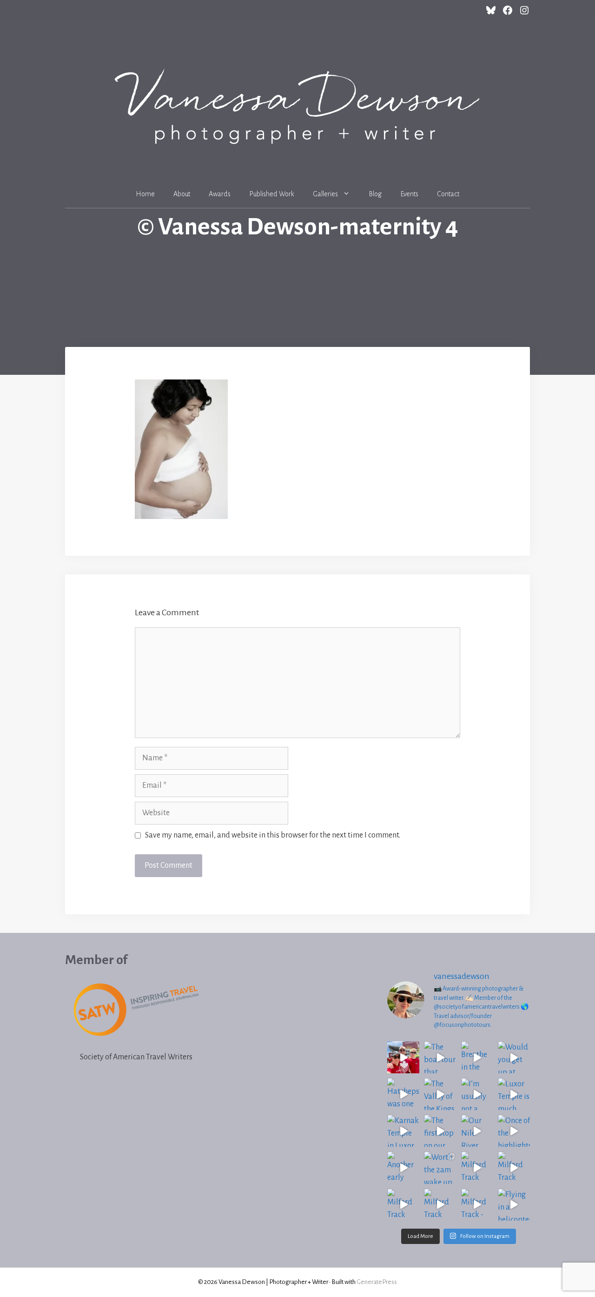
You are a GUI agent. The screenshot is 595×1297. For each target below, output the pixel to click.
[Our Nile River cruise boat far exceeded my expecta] (477, 1131)
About (181, 194)
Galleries (325, 194)
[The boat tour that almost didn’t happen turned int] (440, 1057)
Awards (220, 194)
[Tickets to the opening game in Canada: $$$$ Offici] (403, 1057)
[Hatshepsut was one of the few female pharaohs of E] (403, 1094)
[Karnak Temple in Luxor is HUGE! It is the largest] (403, 1131)
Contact (448, 194)
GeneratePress (377, 1281)
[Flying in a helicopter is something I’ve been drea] (514, 1205)
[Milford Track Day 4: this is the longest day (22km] (514, 1167)
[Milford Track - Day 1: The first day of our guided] (477, 1205)
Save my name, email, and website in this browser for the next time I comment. (272, 835)
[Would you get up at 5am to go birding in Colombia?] (514, 1057)
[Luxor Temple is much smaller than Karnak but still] (514, 1094)
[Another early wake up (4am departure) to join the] (403, 1167)
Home (145, 194)
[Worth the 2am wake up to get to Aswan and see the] (440, 1167)
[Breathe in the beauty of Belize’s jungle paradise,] (477, 1057)
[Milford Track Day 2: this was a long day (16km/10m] (440, 1205)
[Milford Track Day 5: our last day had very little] (477, 1167)
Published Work (271, 194)
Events (409, 194)
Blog (375, 194)
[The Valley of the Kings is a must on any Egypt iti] (440, 1094)
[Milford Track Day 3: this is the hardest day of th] (403, 1205)
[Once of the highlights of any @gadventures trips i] (514, 1131)
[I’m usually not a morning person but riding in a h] (477, 1094)
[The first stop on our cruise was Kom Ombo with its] (440, 1131)
